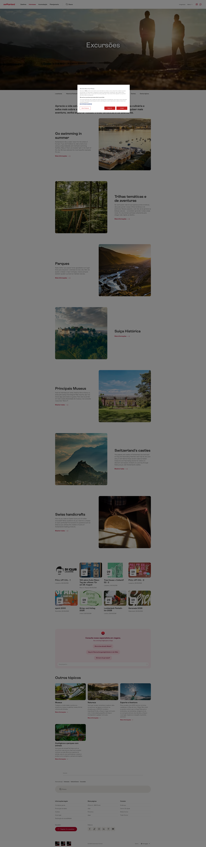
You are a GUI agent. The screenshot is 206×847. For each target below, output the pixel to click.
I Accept (122, 108)
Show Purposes (85, 108)
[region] (103, 99)
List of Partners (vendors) (86, 104)
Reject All (110, 108)
